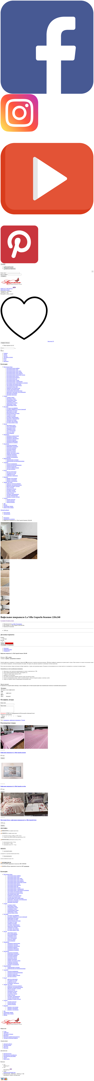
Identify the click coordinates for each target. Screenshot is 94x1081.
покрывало (6, 720)
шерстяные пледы (10, 425)
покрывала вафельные (12, 441)
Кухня (5, 470)
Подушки (6, 406)
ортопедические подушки (12, 413)
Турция (23, 720)
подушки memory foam (12, 422)
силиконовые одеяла (11, 400)
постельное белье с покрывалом (14, 381)
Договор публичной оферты (11, 1038)
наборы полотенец (11, 451)
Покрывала (6, 434)
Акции (5, 354)
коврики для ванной (11, 479)
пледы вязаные (10, 433)
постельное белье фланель (13, 377)
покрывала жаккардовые (12, 436)
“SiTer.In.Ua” (10, 1077)
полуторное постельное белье (13, 384)
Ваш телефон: (4, 274)
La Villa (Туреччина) (17, 624)
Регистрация (7, 512)
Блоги (5, 358)
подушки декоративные (12, 417)
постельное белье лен (11, 378)
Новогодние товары (9, 507)
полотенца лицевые (11, 447)
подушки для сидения (11, 421)
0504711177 (3, 288)
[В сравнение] (4, 817)
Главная (5, 353)
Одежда (5, 498)
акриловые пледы (10, 428)
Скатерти (6, 462)
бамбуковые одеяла (11, 404)
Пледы (5, 424)
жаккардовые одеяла (11, 405)
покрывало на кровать (12, 442)
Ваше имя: (3, 273)
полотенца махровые (11, 445)
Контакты (6, 361)
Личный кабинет (8, 1044)
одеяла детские (10, 493)
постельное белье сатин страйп (14, 372)
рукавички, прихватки (12, 475)
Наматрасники (7, 458)
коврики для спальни (11, 478)
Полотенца (6, 443)
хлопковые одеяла (10, 401)
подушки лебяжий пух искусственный (16, 409)
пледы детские (10, 487)
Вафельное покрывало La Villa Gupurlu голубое (13, 786)
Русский (11, 267)
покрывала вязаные (11, 439)
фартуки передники (11, 471)
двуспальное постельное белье (14, 385)
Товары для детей (8, 482)
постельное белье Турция (12, 380)
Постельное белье (8, 367)
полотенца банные (11, 449)
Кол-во (2, 640)
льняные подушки (11, 416)
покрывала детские (11, 489)
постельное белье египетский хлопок (15, 374)
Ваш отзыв (3, 705)
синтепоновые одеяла (11, 402)
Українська (12, 268)
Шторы (5, 504)
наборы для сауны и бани (12, 453)
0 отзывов (3, 620)
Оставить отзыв (10, 620)
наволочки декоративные (12, 418)
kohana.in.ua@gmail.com (9, 1072)
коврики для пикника (11, 481)
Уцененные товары (8, 506)
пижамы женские (10, 499)
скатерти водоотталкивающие (14, 465)
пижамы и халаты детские (13, 497)
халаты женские (10, 501)
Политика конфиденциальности (12, 1036)
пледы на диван (10, 432)
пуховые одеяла (10, 397)
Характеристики (8, 649)
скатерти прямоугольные (12, 467)
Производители (7, 1053)
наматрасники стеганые (12, 459)
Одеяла (5, 396)
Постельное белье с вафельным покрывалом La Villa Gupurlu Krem (18, 820)
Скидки (5, 356)
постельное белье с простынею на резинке (17, 382)
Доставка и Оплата (8, 1034)
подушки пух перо (11, 414)
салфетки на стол (10, 474)
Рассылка (6, 1047)
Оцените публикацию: (6, 714)
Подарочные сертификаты (10, 1055)
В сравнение (10, 644)
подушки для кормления (12, 494)
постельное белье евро (12, 386)
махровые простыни (11, 394)
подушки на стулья (11, 473)
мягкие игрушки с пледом (13, 486)
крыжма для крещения (12, 457)
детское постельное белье (12, 389)
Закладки (6, 1046)
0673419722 (10, 288)
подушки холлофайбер (12, 408)
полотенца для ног (11, 450)
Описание (6, 648)
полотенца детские (11, 491)
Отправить (3, 276)
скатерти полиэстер (11, 466)
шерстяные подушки (11, 412)
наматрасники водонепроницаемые (15, 461)
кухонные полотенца (11, 455)
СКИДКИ (6, 1032)
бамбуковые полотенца (12, 446)
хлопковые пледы (10, 429)
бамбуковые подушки (11, 410)
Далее (2, 717)
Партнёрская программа (10, 1056)
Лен (5, 503)
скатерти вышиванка (11, 463)
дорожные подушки (11, 420)
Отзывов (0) (7, 650)
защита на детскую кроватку (13, 483)
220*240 (4, 639)
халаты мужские (10, 502)
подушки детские (10, 490)
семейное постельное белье (13, 388)
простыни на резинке (11, 393)
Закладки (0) (51, 341)
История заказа (7, 1045)
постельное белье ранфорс (13, 368)
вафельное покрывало (15, 720)
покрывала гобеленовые (12, 438)
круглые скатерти (10, 469)
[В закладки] (1, 817)
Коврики (6, 477)
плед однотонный (10, 430)
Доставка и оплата (8, 357)
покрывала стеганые (11, 437)
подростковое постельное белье (14, 390)
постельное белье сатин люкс (13, 371)
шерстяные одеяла (11, 398)
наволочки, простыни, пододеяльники (16, 392)
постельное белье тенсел (12, 376)
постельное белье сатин (12, 369)
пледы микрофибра (11, 426)
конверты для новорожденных (14, 485)
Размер (2, 637)
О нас (5, 360)
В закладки (3, 644)
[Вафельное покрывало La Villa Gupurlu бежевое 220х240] (19, 558)
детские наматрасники (12, 495)
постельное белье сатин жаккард (14, 373)
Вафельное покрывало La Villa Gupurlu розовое (13, 752)
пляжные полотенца (11, 454)
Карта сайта (6, 1059)
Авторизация (7, 513)
